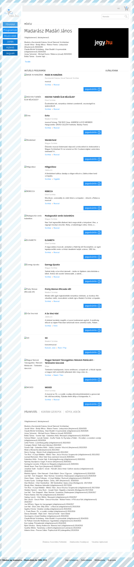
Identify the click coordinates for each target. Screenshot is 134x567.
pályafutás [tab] (30, 411)
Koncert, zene (50, 348)
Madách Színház (51, 119)
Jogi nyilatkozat (71, 560)
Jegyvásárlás (91, 89)
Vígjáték (57, 179)
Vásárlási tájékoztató (100, 542)
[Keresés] (126, 16)
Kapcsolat (112, 560)
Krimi (55, 326)
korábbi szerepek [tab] (51, 411)
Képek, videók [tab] (72, 411)
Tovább (27, 62)
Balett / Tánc (58, 375)
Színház (48, 85)
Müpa (47, 366)
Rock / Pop (62, 348)
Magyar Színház (51, 143)
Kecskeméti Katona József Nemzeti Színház (62, 78)
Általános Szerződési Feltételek (55, 542)
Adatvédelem (86, 560)
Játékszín (48, 170)
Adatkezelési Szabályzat (79, 542)
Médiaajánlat (99, 560)
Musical (56, 85)
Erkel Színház (50, 100)
